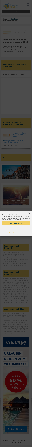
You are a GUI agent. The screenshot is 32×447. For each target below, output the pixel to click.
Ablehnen (16, 228)
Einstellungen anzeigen (16, 232)
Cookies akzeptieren (16, 223)
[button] (29, 213)
